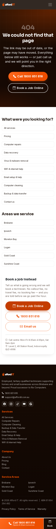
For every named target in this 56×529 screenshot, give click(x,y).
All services (9, 128)
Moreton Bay (10, 239)
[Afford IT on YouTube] (24, 404)
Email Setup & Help (11, 435)
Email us (30, 326)
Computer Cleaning (11, 424)
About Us (6, 457)
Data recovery (11, 152)
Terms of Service (26, 509)
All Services (7, 417)
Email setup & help (13, 177)
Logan (7, 247)
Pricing (7, 136)
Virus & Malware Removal (14, 438)
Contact (5, 468)
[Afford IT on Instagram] (11, 404)
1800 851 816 (30, 316)
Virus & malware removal (16, 160)
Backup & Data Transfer (13, 428)
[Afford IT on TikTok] (17, 404)
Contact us (9, 201)
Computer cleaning (13, 185)
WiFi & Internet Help (11, 442)
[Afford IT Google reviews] (30, 404)
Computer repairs (12, 144)
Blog (4, 464)
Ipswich (7, 231)
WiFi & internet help (13, 169)
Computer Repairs (11, 421)
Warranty (41, 509)
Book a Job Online (30, 88)
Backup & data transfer (15, 193)
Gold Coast (9, 255)
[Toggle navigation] (50, 4)
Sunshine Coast (11, 263)
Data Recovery (9, 431)
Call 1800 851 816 (30, 76)
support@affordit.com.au (17, 397)
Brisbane (8, 222)
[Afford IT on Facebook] (4, 404)
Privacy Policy (9, 509)
